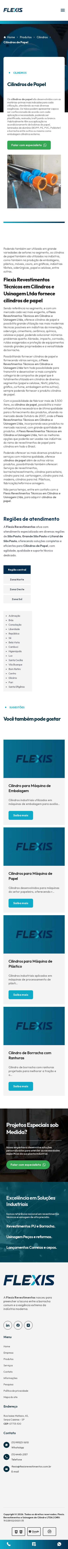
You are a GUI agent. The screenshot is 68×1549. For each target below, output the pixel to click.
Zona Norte (17, 579)
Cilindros (42, 37)
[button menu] (63, 10)
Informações (10, 1378)
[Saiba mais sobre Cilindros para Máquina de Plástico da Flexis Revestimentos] (34, 934)
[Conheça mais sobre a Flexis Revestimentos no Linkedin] (7, 1325)
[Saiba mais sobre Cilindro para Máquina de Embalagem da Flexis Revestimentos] (34, 759)
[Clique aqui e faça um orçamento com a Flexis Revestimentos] (34, 1544)
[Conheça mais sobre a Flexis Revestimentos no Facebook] (18, 1325)
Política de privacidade (15, 1390)
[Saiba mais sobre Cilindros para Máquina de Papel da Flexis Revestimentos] (34, 846)
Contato (8, 1371)
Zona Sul (17, 599)
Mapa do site (10, 1397)
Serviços (8, 1365)
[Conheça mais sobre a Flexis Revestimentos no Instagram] (28, 1325)
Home (11, 37)
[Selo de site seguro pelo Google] (34, 1531)
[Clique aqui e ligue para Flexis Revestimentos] (9, 1544)
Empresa (8, 1352)
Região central (17, 569)
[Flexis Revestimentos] (12, 10)
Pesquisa (8, 1384)
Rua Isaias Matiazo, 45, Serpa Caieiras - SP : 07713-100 (15, 1419)
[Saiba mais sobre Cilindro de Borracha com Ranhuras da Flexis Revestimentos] (34, 1026)
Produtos (26, 37)
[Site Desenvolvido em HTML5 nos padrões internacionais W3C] (21, 1532)
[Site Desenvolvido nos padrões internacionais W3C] (16, 1532)
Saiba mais (20, 815)
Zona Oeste (17, 589)
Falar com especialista (26, 145)
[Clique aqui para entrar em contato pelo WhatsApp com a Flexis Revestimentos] (59, 1544)
